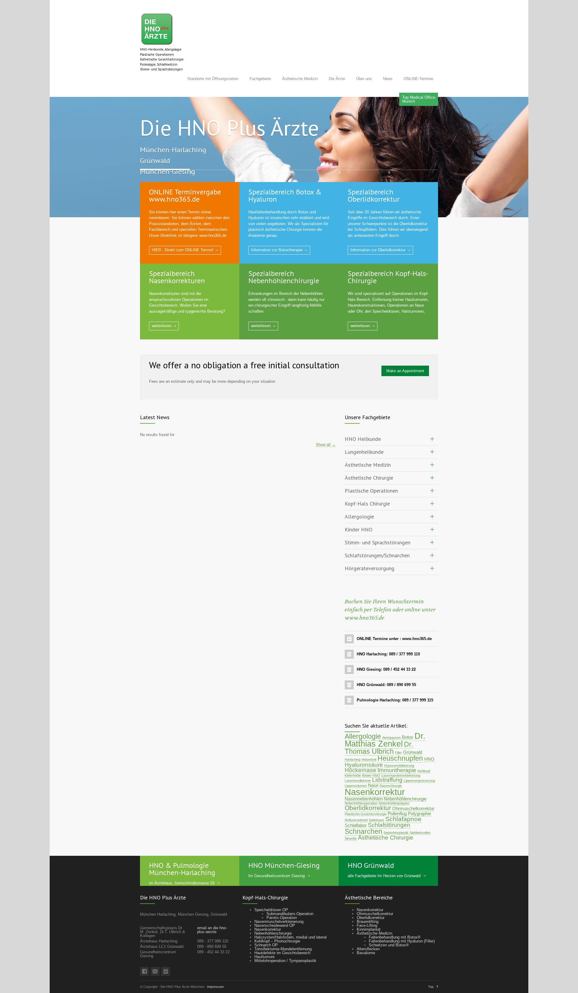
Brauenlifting (367, 900)
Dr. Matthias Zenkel (385, 718)
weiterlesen (161, 304)
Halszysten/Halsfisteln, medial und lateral (290, 915)
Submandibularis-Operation (289, 892)
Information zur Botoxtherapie (277, 228)
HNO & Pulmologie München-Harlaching (182, 847)
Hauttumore (264, 935)
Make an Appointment (405, 349)
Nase (373, 763)
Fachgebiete (260, 78)
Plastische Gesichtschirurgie (366, 792)
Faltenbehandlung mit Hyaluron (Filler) (402, 919)
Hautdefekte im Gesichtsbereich (282, 931)
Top (431, 965)
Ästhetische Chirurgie (385, 816)
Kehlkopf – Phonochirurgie (277, 919)
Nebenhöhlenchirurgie (405, 777)
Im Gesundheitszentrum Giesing (276, 854)
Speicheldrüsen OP (271, 888)
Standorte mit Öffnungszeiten (212, 78)
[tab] (391, 417)
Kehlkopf (424, 749)
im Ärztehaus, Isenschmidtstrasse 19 (181, 861)
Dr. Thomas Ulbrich (379, 726)
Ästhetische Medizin (300, 78)
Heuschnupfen (400, 737)
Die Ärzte (337, 78)
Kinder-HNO (371, 754)
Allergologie (363, 715)
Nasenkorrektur (375, 770)
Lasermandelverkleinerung (400, 754)
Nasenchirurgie (391, 764)
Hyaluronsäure (364, 743)
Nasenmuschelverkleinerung (278, 900)
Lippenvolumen (356, 764)
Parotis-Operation (281, 896)
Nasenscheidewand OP (274, 904)
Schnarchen (363, 810)
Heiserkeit (369, 738)
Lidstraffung (387, 758)
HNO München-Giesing (284, 843)
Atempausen (391, 716)
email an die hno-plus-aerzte (212, 908)
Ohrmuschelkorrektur (413, 786)
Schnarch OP (266, 923)
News (388, 78)
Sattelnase (376, 798)
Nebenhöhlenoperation (361, 781)
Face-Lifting (367, 904)
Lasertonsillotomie (358, 759)
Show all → (326, 423)
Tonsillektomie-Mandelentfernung (283, 927)
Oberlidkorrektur (368, 786)
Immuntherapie (397, 748)
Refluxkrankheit (356, 798)
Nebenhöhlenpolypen (394, 781)
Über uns (364, 78)
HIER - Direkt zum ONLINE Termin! (182, 228)
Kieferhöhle (353, 754)
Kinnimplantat (369, 907)
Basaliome (366, 931)
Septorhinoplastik (396, 811)
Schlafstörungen (389, 803)
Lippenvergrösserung (419, 759)
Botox (407, 715)
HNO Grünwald (371, 843)
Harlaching (352, 738)
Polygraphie (419, 791)
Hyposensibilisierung (399, 744)
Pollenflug (397, 791)
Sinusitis (351, 816)
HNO (429, 737)
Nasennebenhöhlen (364, 777)
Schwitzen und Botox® (389, 923)
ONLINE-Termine (418, 78)
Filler (398, 731)
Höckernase (360, 748)
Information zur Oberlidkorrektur (378, 228)
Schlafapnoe (403, 797)
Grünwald (412, 730)
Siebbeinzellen (420, 811)
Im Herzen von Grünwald (399, 854)
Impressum (215, 965)
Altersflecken (368, 927)
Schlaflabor (356, 803)
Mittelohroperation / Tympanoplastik (285, 939)
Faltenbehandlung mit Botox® (395, 915)
